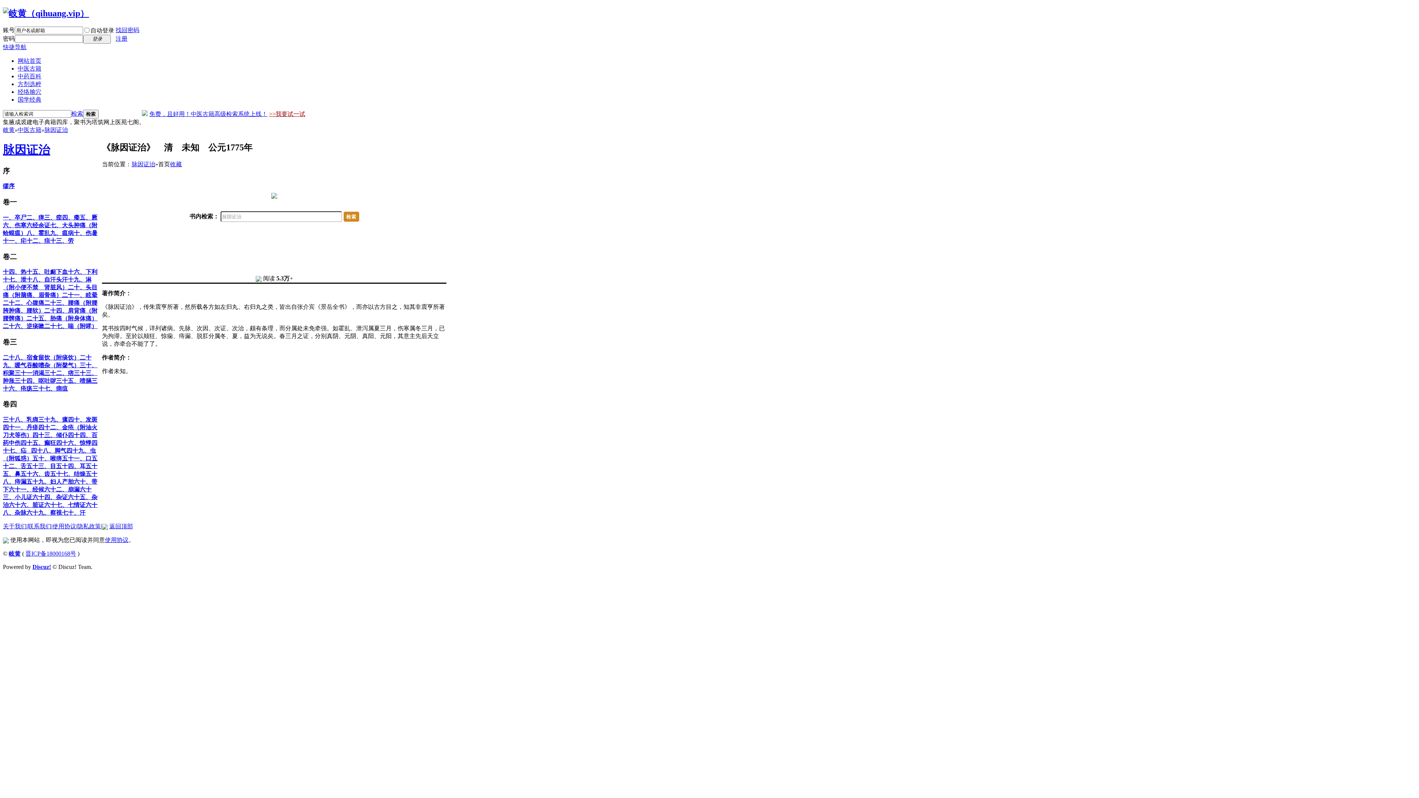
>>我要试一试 (287, 114)
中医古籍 (29, 68)
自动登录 (102, 30)
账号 (9, 30)
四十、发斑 (83, 419)
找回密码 (127, 30)
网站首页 (29, 61)
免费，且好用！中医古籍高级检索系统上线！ (208, 114)
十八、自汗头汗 (47, 279)
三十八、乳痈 (20, 419)
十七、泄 (15, 279)
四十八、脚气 (49, 450)
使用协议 (64, 526)
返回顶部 (121, 526)
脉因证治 (56, 130)
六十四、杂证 (50, 497)
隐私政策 (89, 526)
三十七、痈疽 (50, 388)
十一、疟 (15, 241)
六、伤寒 (15, 225)
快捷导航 (15, 47)
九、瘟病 (62, 233)
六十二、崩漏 (62, 489)
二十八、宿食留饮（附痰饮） (41, 357)
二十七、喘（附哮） (71, 326)
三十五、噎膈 (74, 381)
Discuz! (42, 567)
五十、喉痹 (47, 458)
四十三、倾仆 (50, 435)
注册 (121, 38)
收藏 (176, 164)
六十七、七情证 (65, 505)
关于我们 (15, 526)
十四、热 (15, 272)
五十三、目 (41, 466)
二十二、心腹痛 (23, 303)
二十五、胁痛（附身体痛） (62, 318)
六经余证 (38, 225)
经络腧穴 (29, 92)
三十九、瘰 (53, 419)
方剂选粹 (29, 84)
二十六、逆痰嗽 (23, 326)
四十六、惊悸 (74, 443)
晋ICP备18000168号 (50, 553)
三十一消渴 (29, 373)
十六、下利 (83, 272)
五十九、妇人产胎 (50, 481)
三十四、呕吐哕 (35, 381)
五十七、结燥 (68, 474)
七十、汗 (74, 512)
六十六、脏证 (26, 505)
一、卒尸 (15, 217)
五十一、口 (77, 458)
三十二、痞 (59, 373)
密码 (9, 38)
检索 (77, 113)
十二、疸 (38, 241)
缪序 (9, 186)
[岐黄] (46, 13)
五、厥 (89, 217)
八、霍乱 (38, 233)
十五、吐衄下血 (47, 272)
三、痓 (53, 217)
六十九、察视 (44, 512)
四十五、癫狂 (38, 443)
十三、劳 (62, 241)
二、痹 (35, 217)
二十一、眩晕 (80, 295)
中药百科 (29, 76)
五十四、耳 (71, 466)
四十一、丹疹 (20, 427)
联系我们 (39, 526)
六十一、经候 (26, 489)
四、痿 (71, 217)
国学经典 (29, 99)
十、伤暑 (86, 233)
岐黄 (9, 130)
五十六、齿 (35, 474)
